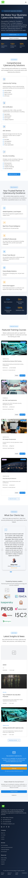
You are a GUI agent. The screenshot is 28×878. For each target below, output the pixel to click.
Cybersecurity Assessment (7, 847)
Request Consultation (14, 38)
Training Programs (5, 849)
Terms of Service (9, 873)
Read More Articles (13, 740)
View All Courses (13, 498)
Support (3, 864)
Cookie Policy (16, 873)
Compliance (24, 873)
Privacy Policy (2, 873)
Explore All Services (13, 174)
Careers (2, 837)
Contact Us (14, 795)
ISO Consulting (4, 845)
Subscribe (14, 768)
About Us (3, 833)
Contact (2, 839)
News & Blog (4, 857)
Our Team (3, 835)
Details (16, 375)
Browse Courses (13, 34)
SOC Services (4, 851)
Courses (3, 862)
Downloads (3, 859)
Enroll (21, 375)
